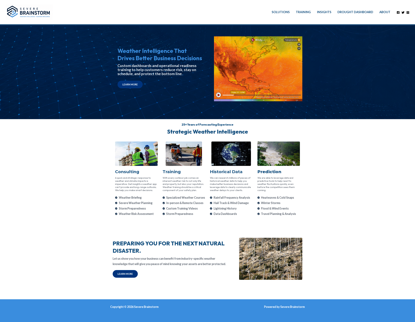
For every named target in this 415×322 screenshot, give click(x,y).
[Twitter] (403, 12)
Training (172, 171)
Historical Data (226, 171)
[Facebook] (398, 12)
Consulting (127, 171)
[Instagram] (407, 12)
